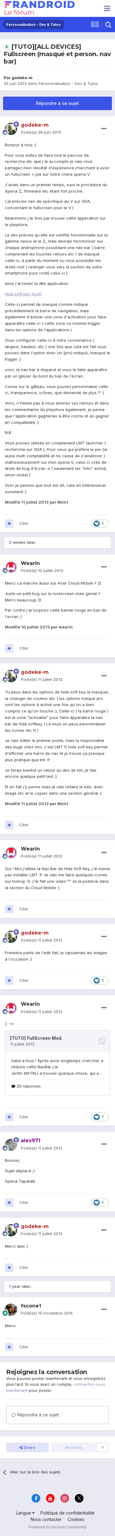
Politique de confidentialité (67, 1512)
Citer (24, 523)
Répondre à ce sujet (57, 103)
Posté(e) (41, 132)
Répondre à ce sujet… (39, 1414)
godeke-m (22, 77)
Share (29, 1447)
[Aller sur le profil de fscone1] (11, 1310)
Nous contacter (46, 1519)
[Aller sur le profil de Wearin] (11, 567)
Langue (24, 1512)
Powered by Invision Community (58, 1527)
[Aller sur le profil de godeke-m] (11, 129)
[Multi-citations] (9, 523)
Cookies (75, 1519)
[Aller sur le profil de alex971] (11, 1145)
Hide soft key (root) (23, 293)
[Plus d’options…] (104, 128)
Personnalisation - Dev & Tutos (68, 83)
